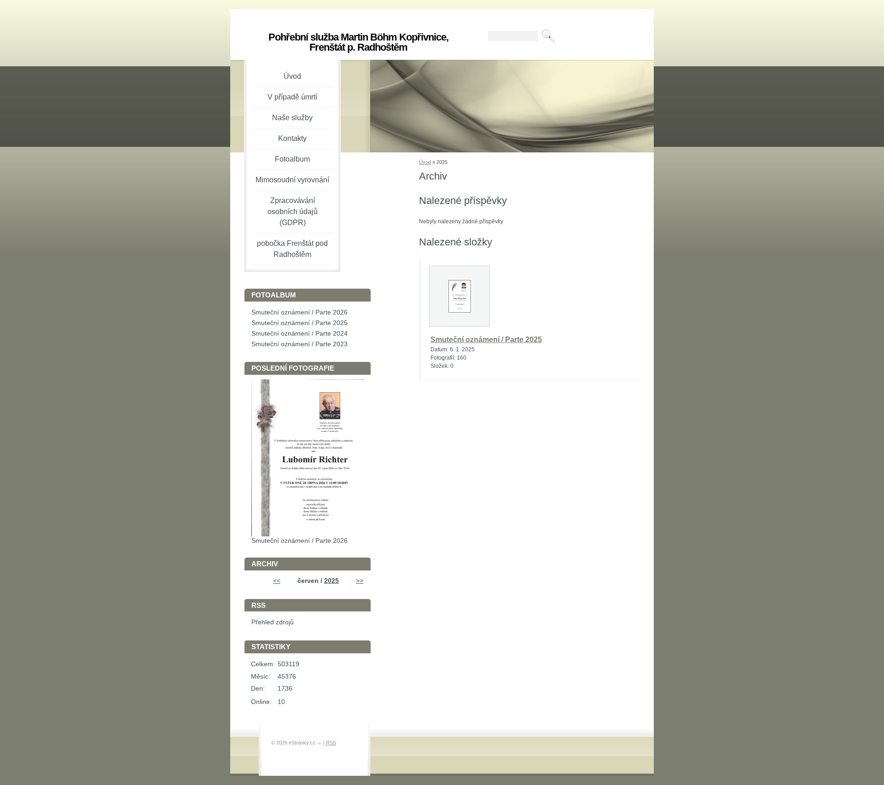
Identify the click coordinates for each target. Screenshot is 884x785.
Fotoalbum (292, 159)
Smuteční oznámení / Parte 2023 (299, 344)
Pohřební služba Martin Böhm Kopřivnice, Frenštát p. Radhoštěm (358, 42)
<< (276, 580)
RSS (331, 742)
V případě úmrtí (292, 97)
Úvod (425, 162)
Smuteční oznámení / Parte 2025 (486, 339)
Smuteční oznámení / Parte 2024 (299, 333)
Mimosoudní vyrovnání (292, 180)
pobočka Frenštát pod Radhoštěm (292, 248)
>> (359, 580)
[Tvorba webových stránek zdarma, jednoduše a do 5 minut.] (320, 743)
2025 (331, 580)
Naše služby (292, 118)
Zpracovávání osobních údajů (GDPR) (293, 212)
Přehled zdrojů (272, 622)
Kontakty (292, 138)
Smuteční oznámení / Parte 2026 (299, 312)
